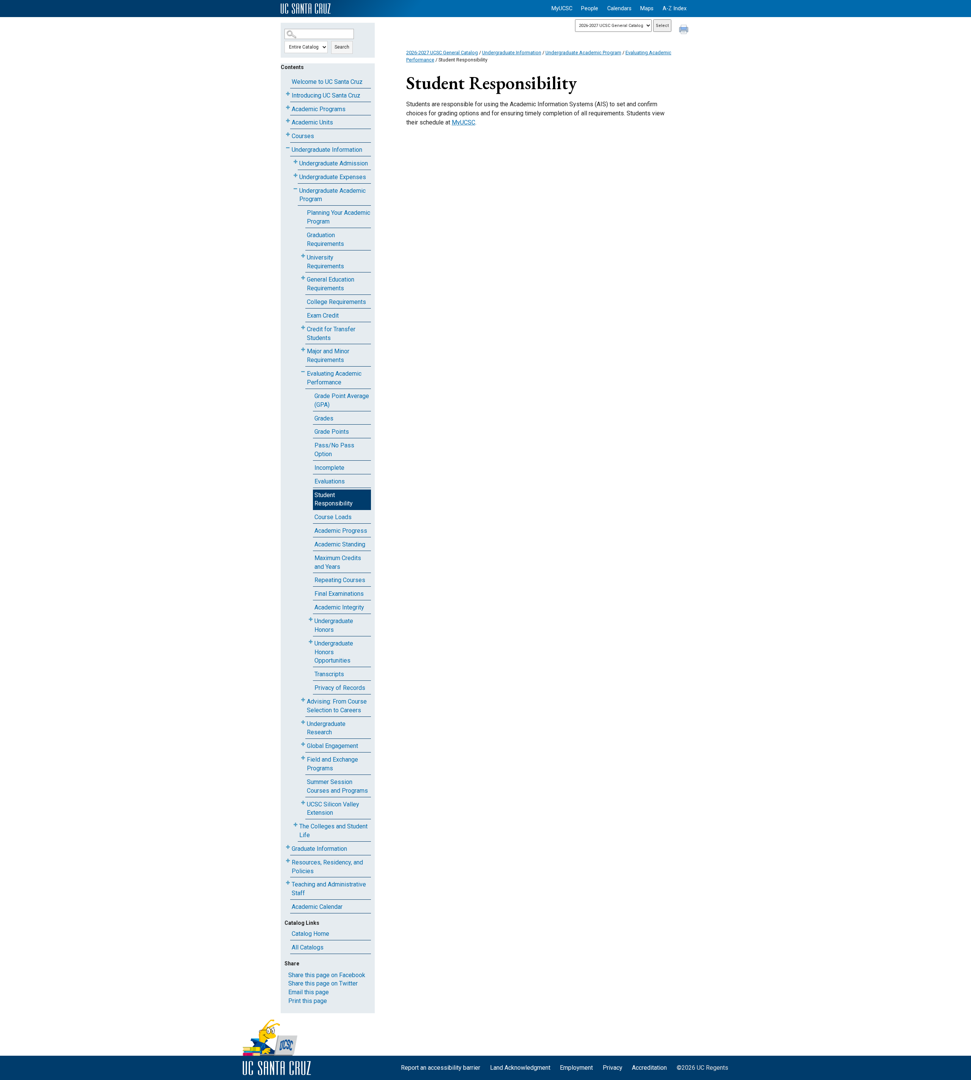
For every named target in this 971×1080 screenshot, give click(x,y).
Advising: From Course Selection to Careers (337, 706)
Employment (576, 1067)
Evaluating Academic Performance (334, 378)
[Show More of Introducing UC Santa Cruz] (287, 94)
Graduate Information (319, 848)
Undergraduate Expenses (332, 177)
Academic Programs (319, 109)
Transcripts (329, 674)
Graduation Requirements (325, 239)
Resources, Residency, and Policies (327, 867)
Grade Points (331, 431)
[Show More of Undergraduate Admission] (295, 162)
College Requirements (336, 301)
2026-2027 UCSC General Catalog (442, 52)
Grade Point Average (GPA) (341, 400)
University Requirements (325, 262)
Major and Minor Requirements (328, 356)
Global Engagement (332, 745)
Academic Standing (339, 544)
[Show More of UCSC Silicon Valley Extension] (303, 803)
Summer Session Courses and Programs (337, 786)
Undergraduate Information (327, 149)
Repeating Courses (339, 580)
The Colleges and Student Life (333, 831)
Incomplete (329, 467)
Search (342, 47)
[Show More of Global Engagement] (303, 744)
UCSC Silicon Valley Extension (333, 809)
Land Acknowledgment (520, 1067)
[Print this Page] (684, 30)
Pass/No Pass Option (334, 450)
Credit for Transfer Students (331, 334)
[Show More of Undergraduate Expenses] (295, 175)
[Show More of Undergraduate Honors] (310, 619)
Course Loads (333, 517)
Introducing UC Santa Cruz (326, 95)
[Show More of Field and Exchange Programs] (303, 758)
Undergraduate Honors (333, 625)
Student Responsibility (333, 499)
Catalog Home (310, 933)
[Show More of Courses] (287, 135)
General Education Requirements (330, 284)
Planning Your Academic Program (338, 217)
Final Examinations (339, 593)
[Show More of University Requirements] (303, 256)
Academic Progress (340, 530)
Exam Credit (323, 315)
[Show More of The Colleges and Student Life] (295, 825)
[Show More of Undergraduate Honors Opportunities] (310, 642)
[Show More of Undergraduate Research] (303, 722)
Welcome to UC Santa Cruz (327, 81)
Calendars (619, 8)
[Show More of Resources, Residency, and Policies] (287, 861)
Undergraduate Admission (333, 163)
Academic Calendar (317, 906)
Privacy (612, 1067)
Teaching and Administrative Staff (329, 889)
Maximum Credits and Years (337, 562)
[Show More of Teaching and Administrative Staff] (287, 883)
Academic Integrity (339, 607)
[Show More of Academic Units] (287, 121)
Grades (323, 418)
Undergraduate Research (326, 728)
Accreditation (649, 1067)
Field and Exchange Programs (332, 764)
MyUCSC (561, 8)
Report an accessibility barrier (440, 1067)
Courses (303, 136)
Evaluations (329, 481)
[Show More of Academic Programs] (287, 108)
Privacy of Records (339, 687)
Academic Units (312, 122)
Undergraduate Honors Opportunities (333, 652)
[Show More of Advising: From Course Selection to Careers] (303, 700)
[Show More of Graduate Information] (287, 847)
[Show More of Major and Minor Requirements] (303, 350)
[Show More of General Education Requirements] (303, 278)
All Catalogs (308, 947)
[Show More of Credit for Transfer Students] (303, 328)
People (589, 8)
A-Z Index (675, 8)
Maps (647, 8)
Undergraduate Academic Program (332, 195)
